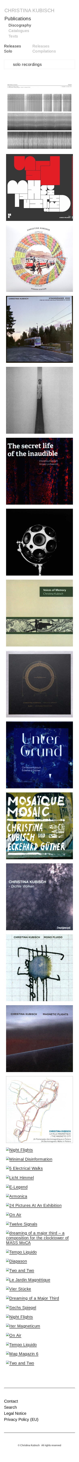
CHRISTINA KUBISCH (29, 10)
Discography (20, 25)
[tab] (39, 64)
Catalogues (19, 31)
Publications (17, 18)
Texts (13, 36)
